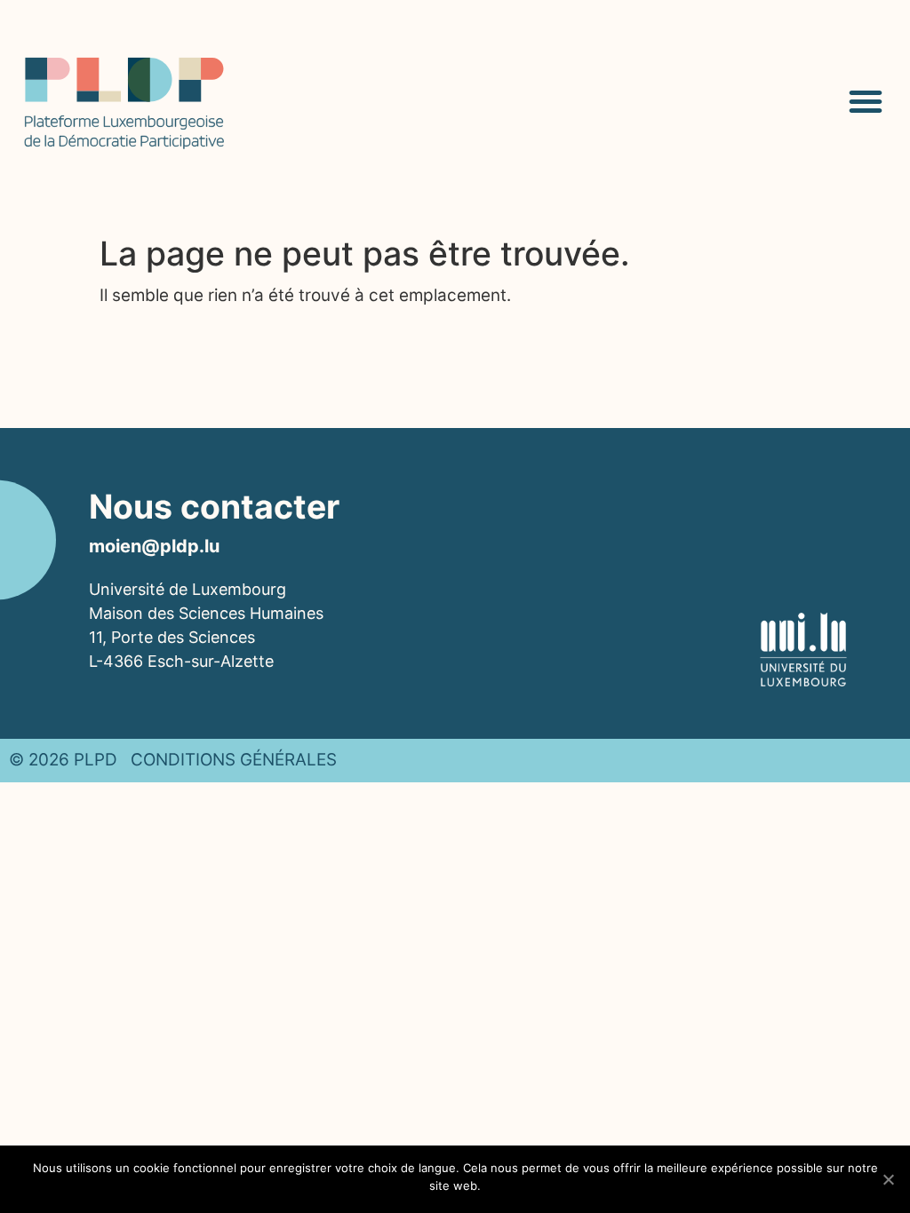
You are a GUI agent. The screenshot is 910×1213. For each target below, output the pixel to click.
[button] (865, 101)
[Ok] (888, 1179)
